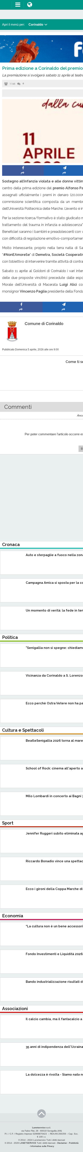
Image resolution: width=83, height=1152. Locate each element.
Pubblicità (74, 1143)
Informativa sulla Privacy (42, 1146)
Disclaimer (62, 1143)
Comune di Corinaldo (44, 323)
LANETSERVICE (28, 1143)
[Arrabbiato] (21, 375)
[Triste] (64, 375)
